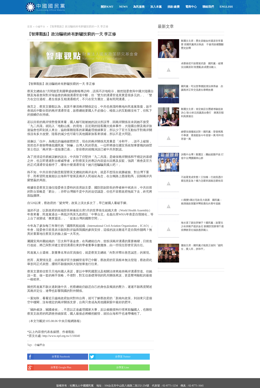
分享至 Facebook (61, 356)
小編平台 (40, 26)
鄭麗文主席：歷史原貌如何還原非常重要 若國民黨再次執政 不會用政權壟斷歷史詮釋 (202, 44)
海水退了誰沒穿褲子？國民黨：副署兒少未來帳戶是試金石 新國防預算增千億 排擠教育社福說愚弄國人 (202, 226)
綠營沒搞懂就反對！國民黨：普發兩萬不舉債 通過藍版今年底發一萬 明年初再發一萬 (202, 135)
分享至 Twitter (122, 356)
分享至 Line (122, 367)
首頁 (29, 26)
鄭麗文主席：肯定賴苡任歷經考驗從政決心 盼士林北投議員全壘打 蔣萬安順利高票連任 (202, 113)
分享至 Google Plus (61, 367)
